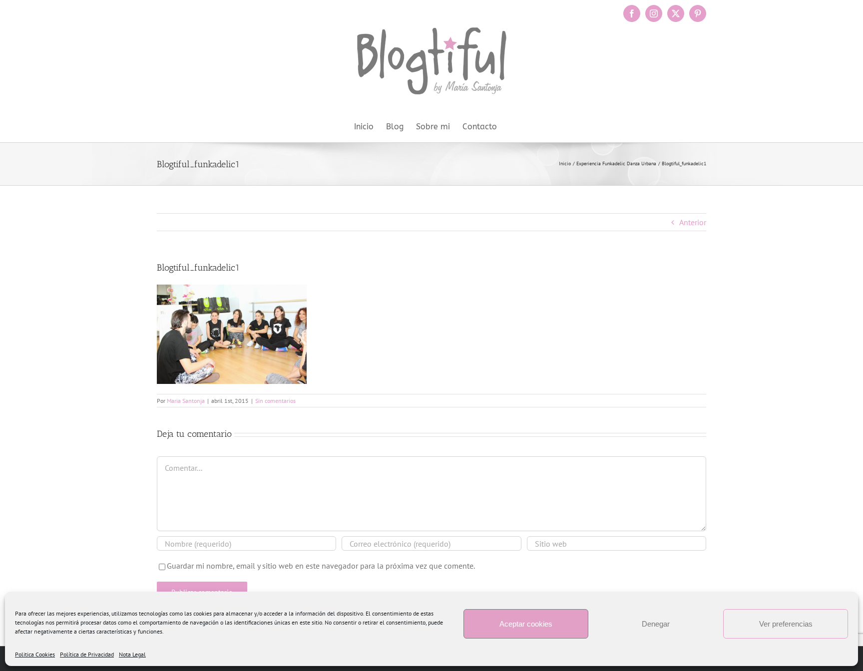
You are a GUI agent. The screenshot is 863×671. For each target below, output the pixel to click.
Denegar (656, 624)
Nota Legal (132, 654)
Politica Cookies (35, 654)
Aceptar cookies (525, 624)
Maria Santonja (186, 400)
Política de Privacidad (87, 654)
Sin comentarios (275, 400)
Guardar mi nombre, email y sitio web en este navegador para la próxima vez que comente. (321, 566)
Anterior (692, 222)
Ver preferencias (786, 624)
